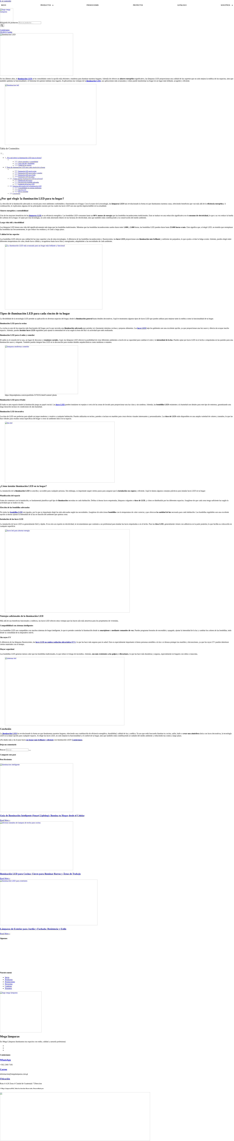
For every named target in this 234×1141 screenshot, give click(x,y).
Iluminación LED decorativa (26, 177)
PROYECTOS (138, 5)
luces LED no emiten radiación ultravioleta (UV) (56, 642)
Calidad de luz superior (24, 165)
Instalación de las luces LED (26, 184)
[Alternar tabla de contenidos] (2, 154)
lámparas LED (35, 216)
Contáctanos (77, 740)
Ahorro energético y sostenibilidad (28, 161)
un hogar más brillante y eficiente (40, 740)
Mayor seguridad (23, 191)
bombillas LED (16, 512)
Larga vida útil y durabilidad (26, 163)
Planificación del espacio (25, 180)
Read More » (5, 820)
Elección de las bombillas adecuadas (28, 182)
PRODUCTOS (46, 5)
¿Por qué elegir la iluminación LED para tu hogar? (24, 158)
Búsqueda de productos (9, 23)
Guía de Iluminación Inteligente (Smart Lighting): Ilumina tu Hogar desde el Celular (42, 815)
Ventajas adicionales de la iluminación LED (27, 186)
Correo (3, 1069)
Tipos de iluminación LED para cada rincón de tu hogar (26, 167)
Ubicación (5, 1079)
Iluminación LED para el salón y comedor (30, 173)
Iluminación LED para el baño (26, 175)
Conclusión (16, 193)
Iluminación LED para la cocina (27, 171)
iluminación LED (93, 81)
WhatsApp (5, 1060)
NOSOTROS (225, 5)
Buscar (2, 750)
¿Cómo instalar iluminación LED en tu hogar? (28, 179)
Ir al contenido (5, 1)
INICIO (3, 5)
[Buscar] (2, 25)
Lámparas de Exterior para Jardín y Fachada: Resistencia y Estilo (33, 929)
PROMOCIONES (93, 5)
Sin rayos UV (22, 190)
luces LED (141, 328)
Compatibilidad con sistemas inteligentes (29, 188)
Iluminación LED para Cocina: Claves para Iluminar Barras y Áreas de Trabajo (40, 874)
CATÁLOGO (182, 5)
